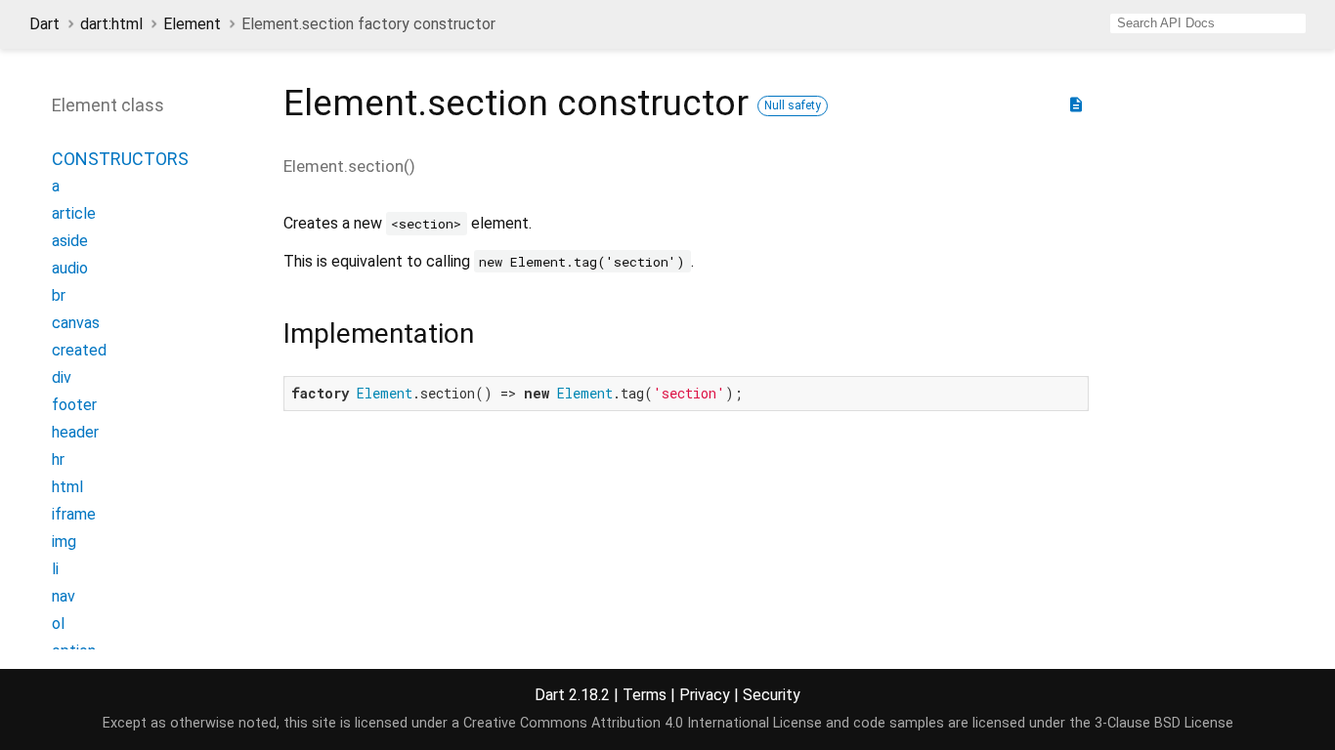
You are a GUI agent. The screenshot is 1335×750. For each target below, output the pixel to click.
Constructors (120, 158)
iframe (74, 514)
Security (771, 695)
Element (192, 24)
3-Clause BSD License (1164, 723)
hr (58, 459)
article (74, 213)
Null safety (792, 105)
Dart (44, 24)
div (61, 377)
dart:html (111, 24)
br (58, 295)
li (55, 569)
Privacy (704, 695)
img (64, 541)
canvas (76, 322)
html (67, 487)
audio (70, 268)
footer (74, 405)
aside (70, 240)
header (75, 432)
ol (58, 623)
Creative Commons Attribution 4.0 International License (642, 723)
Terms (645, 695)
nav (63, 596)
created (79, 350)
